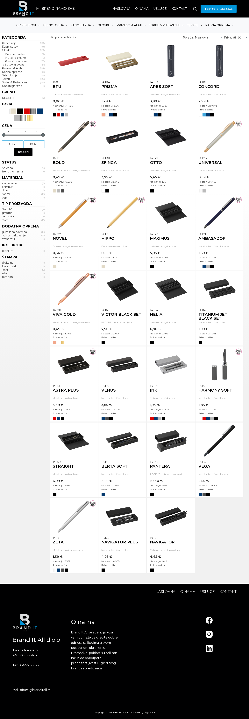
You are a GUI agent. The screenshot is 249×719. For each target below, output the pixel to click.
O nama (141, 8)
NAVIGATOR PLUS (119, 542)
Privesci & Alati (129, 25)
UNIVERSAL (210, 162)
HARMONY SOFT (215, 390)
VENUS (108, 390)
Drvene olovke (15, 54)
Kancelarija (81, 25)
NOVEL (60, 238)
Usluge (160, 8)
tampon (7, 277)
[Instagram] (209, 634)
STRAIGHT (63, 466)
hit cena (7, 168)
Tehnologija (53, 25)
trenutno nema (12, 171)
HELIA (156, 314)
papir (5, 197)
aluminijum (9, 183)
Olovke (104, 25)
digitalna (7, 262)
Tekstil (192, 25)
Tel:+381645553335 (218, 8)
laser (5, 270)
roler (5, 220)
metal (6, 194)
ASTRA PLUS (66, 390)
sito (4, 273)
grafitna (7, 213)
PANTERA (160, 466)
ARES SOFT (161, 86)
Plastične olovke (16, 61)
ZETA (58, 542)
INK (153, 390)
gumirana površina (14, 232)
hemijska (8, 216)
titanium (7, 251)
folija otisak (9, 266)
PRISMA (109, 86)
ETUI (57, 86)
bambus (7, 187)
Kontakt (179, 8)
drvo (5, 190)
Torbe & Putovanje (164, 25)
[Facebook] (209, 620)
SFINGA (109, 162)
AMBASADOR (212, 238)
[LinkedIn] (209, 648)
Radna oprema (217, 25)
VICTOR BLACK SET (121, 314)
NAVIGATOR (162, 542)
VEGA (204, 466)
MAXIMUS (160, 238)
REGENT (8, 98)
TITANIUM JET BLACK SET (212, 316)
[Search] (195, 8)
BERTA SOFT (114, 466)
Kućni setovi (25, 25)
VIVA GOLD (64, 314)
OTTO (156, 162)
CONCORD (208, 86)
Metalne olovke (15, 57)
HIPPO (107, 238)
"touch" (7, 209)
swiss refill (8, 239)
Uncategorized (12, 86)
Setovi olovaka (15, 64)
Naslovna (121, 8)
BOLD (59, 162)
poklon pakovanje (14, 235)
